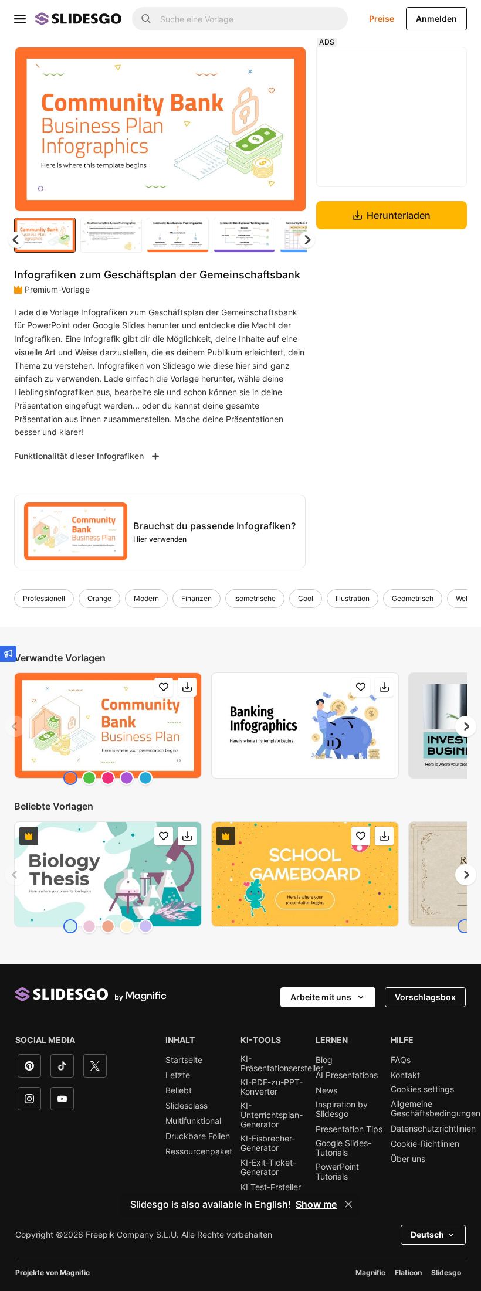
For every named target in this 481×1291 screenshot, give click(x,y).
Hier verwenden (160, 539)
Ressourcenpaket (198, 1151)
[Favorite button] (255, 65)
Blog (324, 1060)
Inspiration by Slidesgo (342, 1109)
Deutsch (427, 1234)
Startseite (183, 1060)
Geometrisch (412, 598)
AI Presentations (347, 1075)
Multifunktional (193, 1121)
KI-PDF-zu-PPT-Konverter (271, 1087)
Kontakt (405, 1075)
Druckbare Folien (197, 1136)
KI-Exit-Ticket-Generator (268, 1167)
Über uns (408, 1159)
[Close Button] (348, 1204)
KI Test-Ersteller (270, 1187)
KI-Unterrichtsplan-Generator (271, 1115)
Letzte (177, 1075)
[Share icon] (286, 65)
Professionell (44, 598)
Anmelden (436, 18)
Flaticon (408, 1272)
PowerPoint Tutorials (337, 1171)
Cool (305, 598)
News (326, 1090)
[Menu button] (20, 19)
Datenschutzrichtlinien (433, 1128)
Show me (316, 1204)
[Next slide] (288, 129)
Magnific (370, 1272)
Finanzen (196, 598)
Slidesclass (186, 1105)
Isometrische (255, 598)
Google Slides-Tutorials (343, 1148)
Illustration (353, 598)
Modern (146, 598)
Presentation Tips (349, 1129)
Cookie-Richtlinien (425, 1144)
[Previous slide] (15, 726)
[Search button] (146, 18)
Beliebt (178, 1090)
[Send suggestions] (8, 654)
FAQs (401, 1060)
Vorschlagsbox (425, 997)
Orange (99, 598)
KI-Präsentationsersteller (281, 1063)
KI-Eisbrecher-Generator (267, 1143)
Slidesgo (446, 1272)
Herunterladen (399, 215)
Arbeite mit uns (320, 997)
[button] (307, 240)
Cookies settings (422, 1089)
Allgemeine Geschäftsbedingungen (435, 1108)
